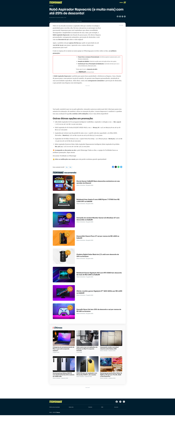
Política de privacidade (54, 407)
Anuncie (116, 407)
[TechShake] (55, 2)
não (70, 167)
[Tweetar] (120, 16)
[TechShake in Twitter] (124, 402)
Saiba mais (79, 21)
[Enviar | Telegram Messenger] (125, 16)
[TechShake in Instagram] (120, 402)
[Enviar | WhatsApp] (122, 16)
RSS (102, 407)
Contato (90, 407)
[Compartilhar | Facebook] (117, 16)
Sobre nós (71, 407)
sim (67, 167)
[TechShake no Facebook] (117, 402)
